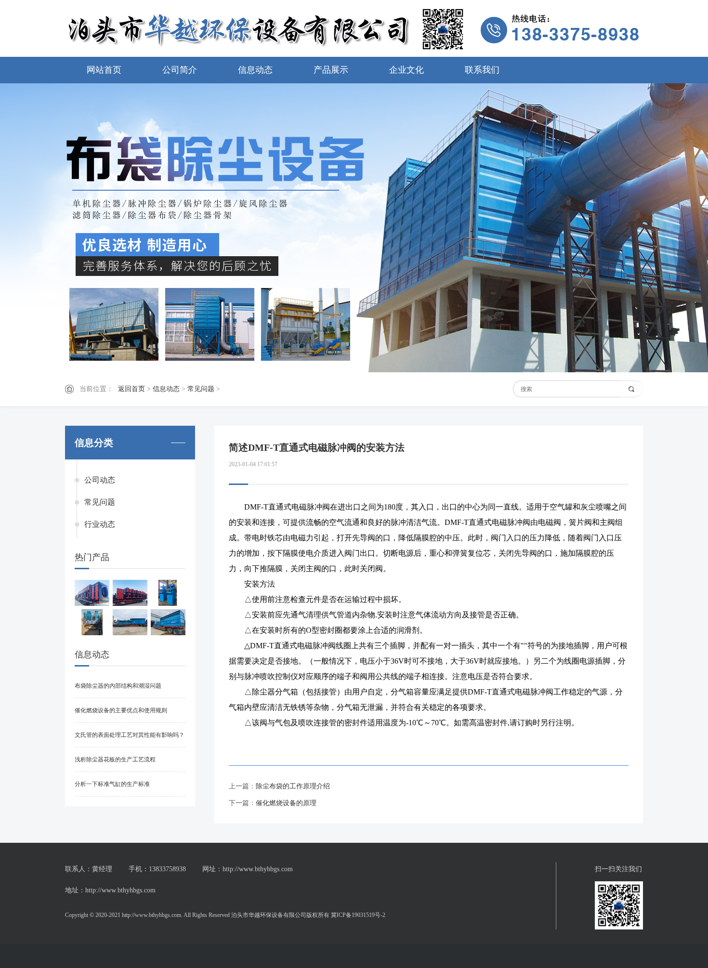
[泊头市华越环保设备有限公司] (354, 29)
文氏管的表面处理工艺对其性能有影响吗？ (129, 735)
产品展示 (331, 70)
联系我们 (482, 70)
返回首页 (131, 388)
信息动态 (255, 70)
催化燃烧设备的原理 (286, 803)
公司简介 (179, 70)
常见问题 (200, 388)
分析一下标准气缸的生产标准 (112, 784)
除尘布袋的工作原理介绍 (293, 786)
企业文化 (406, 70)
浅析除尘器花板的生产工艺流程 (115, 759)
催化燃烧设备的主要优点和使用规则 (121, 710)
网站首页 (104, 70)
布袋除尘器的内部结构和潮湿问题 (118, 685)
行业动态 (99, 524)
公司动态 (99, 480)
